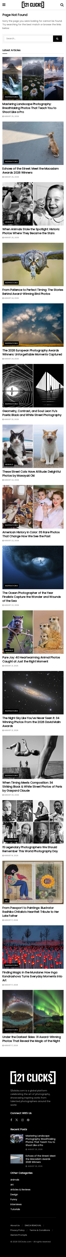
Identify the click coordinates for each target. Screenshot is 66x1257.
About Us (15, 1225)
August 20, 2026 (11, 795)
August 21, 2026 (11, 666)
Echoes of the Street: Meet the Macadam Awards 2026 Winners (30, 171)
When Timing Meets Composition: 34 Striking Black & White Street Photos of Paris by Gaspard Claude (32, 787)
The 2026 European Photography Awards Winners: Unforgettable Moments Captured (32, 352)
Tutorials (15, 1209)
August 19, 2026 (11, 855)
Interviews (16, 1204)
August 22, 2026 (11, 480)
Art (6, 900)
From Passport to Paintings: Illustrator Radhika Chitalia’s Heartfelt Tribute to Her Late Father (30, 912)
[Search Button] (62, 5)
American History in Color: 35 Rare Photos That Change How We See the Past (31, 534)
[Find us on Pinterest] (28, 1120)
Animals (9, 222)
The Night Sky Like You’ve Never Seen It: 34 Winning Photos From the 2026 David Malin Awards (31, 722)
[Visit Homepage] (33, 5)
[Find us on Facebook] (11, 1120)
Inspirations (11, 97)
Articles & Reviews (20, 1189)
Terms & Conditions (40, 1230)
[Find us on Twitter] (16, 1120)
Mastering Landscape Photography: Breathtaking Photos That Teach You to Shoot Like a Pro (29, 108)
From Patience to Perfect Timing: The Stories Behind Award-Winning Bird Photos (32, 292)
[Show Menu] (3, 5)
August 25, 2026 (11, 116)
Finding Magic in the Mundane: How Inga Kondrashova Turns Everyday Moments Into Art (32, 976)
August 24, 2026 (11, 298)
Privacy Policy (17, 1230)
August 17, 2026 (11, 920)
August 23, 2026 (11, 419)
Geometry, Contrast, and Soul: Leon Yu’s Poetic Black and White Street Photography (31, 413)
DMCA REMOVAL (33, 1225)
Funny (13, 1199)
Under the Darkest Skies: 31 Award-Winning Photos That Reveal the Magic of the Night (31, 1039)
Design (14, 1194)
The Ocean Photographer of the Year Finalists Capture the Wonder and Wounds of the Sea (31, 597)
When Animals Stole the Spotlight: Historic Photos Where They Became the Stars (31, 231)
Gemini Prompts (18, 1234)
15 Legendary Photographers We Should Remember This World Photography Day (30, 849)
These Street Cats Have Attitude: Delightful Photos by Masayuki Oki (31, 474)
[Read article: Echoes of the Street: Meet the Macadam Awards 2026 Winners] (33, 143)
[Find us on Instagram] (22, 1120)
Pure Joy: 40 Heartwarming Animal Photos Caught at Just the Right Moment (31, 659)
